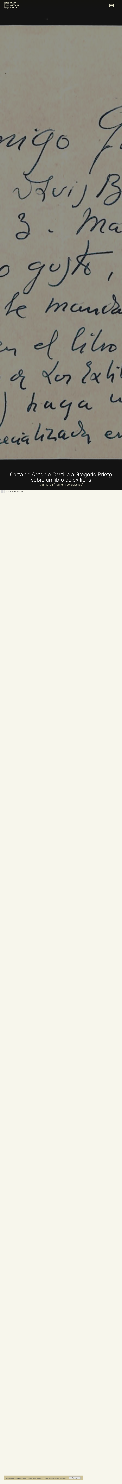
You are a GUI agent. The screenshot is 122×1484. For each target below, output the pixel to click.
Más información (60, 1478)
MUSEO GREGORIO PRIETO (15, 5)
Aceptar (74, 1478)
